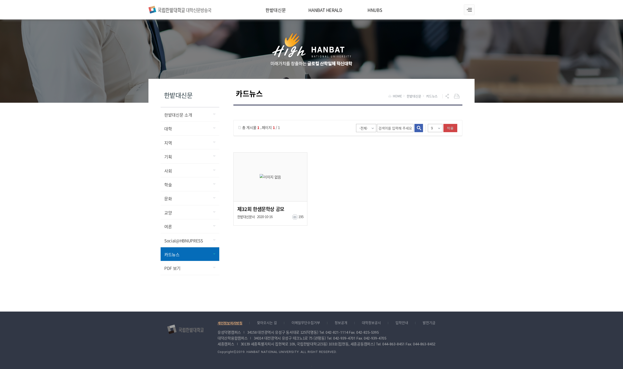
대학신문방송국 (179, 9)
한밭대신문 (414, 96)
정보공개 (341, 322)
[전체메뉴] (469, 9)
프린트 (457, 96)
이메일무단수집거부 (306, 322)
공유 (448, 96)
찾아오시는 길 (267, 322)
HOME (397, 96)
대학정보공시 (371, 322)
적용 (450, 128)
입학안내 (401, 322)
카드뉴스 (432, 96)
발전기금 (429, 322)
